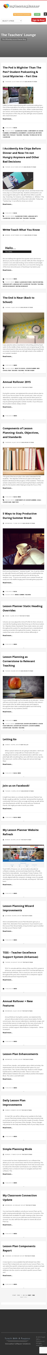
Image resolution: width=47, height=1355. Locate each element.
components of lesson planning (25, 500)
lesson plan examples (31, 723)
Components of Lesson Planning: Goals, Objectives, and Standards (21, 432)
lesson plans (7, 502)
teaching (26, 135)
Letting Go (10, 739)
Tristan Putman (27, 387)
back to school (20, 368)
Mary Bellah (24, 744)
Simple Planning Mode (17, 1149)
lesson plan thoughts (20, 725)
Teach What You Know (21, 229)
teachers (19, 135)
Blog (15, 127)
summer (21, 594)
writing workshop (22, 286)
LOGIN (37, 14)
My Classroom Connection (22, 14)
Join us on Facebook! (16, 785)
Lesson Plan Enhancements (20, 1054)
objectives (6, 135)
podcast (13, 135)
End (33, 1295)
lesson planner (31, 368)
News (15, 279)
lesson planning (34, 725)
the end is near (29, 370)
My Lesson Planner (45, 14)
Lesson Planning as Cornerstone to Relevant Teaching (19, 661)
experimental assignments (17, 133)
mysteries (39, 133)
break (17, 282)
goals (39, 500)
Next (29, 1295)
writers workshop (9, 286)
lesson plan (31, 133)
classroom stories (21, 131)
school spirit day (16, 218)
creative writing (37, 282)
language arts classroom (21, 284)
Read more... (8, 119)
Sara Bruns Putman (30, 81)
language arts (7, 284)
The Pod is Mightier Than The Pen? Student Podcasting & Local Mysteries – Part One (22, 72)
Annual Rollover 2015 (17, 382)
